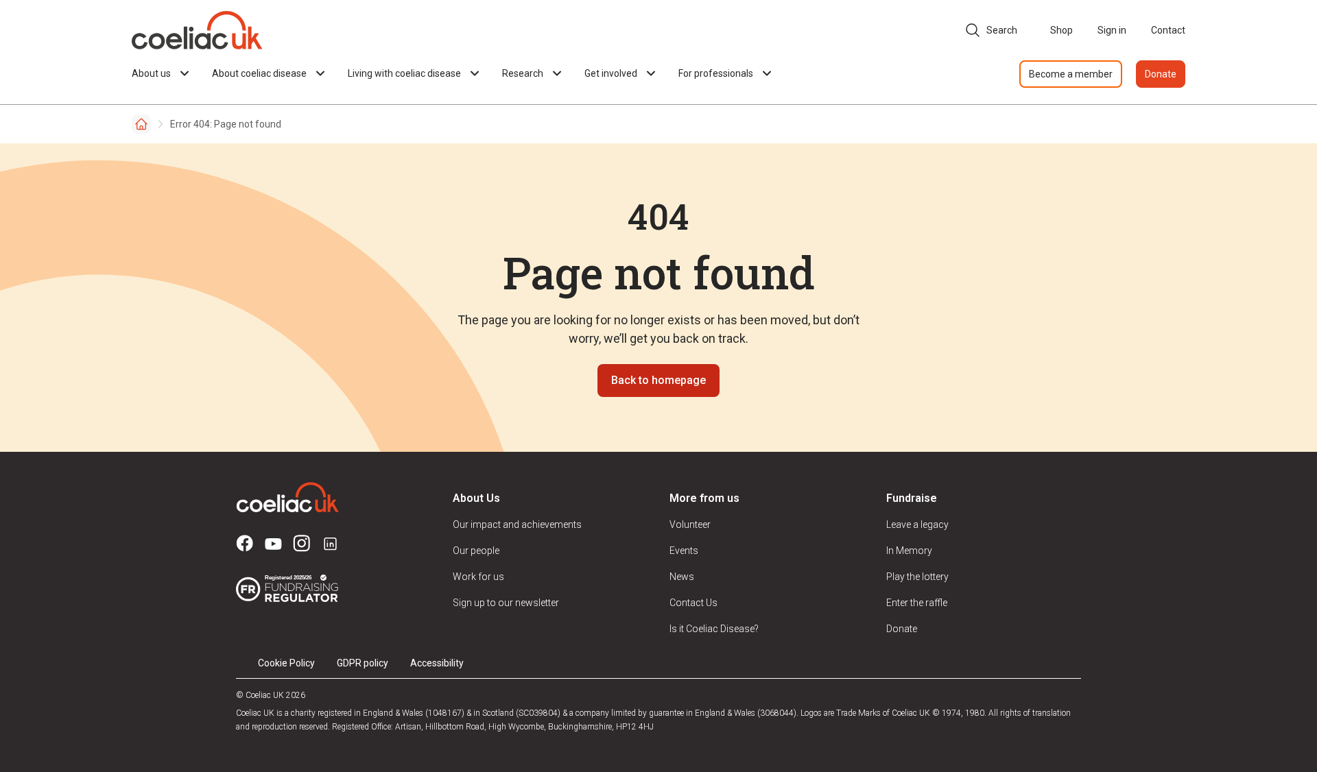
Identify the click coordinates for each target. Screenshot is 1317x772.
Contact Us (693, 602)
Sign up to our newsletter (506, 602)
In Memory (909, 550)
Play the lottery (917, 576)
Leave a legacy (917, 524)
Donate (1160, 74)
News (681, 576)
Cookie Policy (286, 663)
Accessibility (437, 663)
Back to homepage (658, 380)
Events (683, 550)
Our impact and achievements (517, 524)
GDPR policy (362, 663)
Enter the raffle (916, 602)
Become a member (1071, 74)
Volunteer (690, 524)
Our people (476, 550)
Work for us (478, 576)
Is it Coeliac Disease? (714, 628)
